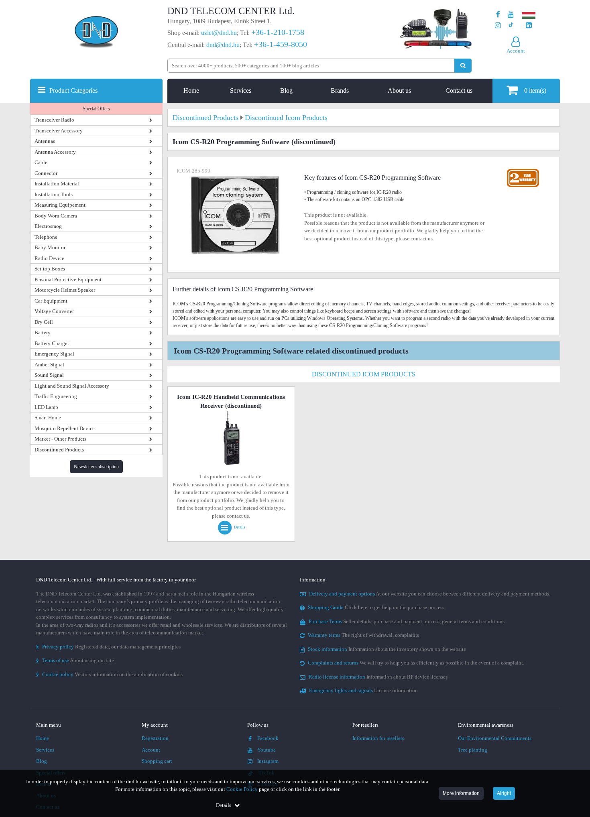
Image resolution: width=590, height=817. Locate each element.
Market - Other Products (60, 439)
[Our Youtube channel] (511, 15)
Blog (286, 90)
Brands (340, 90)
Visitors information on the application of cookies (109, 674)
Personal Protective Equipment (68, 279)
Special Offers (96, 109)
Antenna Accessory (55, 152)
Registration (155, 738)
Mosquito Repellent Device (65, 428)
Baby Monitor (50, 247)
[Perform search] (463, 66)
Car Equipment (51, 301)
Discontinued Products (59, 450)
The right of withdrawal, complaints (363, 635)
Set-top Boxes (50, 269)
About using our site (75, 660)
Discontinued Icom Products (363, 374)
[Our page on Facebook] (498, 15)
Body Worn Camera (56, 216)
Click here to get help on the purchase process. (377, 607)
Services (240, 90)
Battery (43, 332)
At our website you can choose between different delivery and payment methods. (429, 594)
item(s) (535, 90)
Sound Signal (49, 375)
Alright (504, 793)
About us (399, 90)
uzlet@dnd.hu (219, 32)
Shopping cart (157, 761)
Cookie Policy (242, 789)
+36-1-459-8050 (280, 44)
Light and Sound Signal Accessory (72, 386)
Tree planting (472, 750)
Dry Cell (44, 322)
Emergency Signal (54, 354)
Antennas (45, 141)
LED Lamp (46, 407)
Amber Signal (49, 365)
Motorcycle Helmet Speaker (65, 290)
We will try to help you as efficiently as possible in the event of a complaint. (416, 663)
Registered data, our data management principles (108, 647)
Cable (41, 162)
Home (191, 90)
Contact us (459, 90)
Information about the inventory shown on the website (387, 649)
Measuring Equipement (60, 205)
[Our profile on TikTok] (510, 25)
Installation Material (57, 184)
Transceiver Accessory (59, 131)
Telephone (46, 237)
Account (151, 750)
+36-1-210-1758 (277, 32)
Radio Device (49, 258)
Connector (46, 173)
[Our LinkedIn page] (529, 25)
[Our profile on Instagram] (498, 25)
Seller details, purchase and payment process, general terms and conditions (407, 621)
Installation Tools (54, 194)
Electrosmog (48, 226)
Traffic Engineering (56, 396)
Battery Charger (52, 343)
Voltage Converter (54, 311)
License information (363, 690)
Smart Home (48, 418)
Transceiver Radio (54, 120)
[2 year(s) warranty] (523, 171)
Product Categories (73, 90)
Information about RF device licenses (378, 677)
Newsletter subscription (96, 466)
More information (461, 793)
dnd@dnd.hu (223, 44)
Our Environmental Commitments (494, 738)
